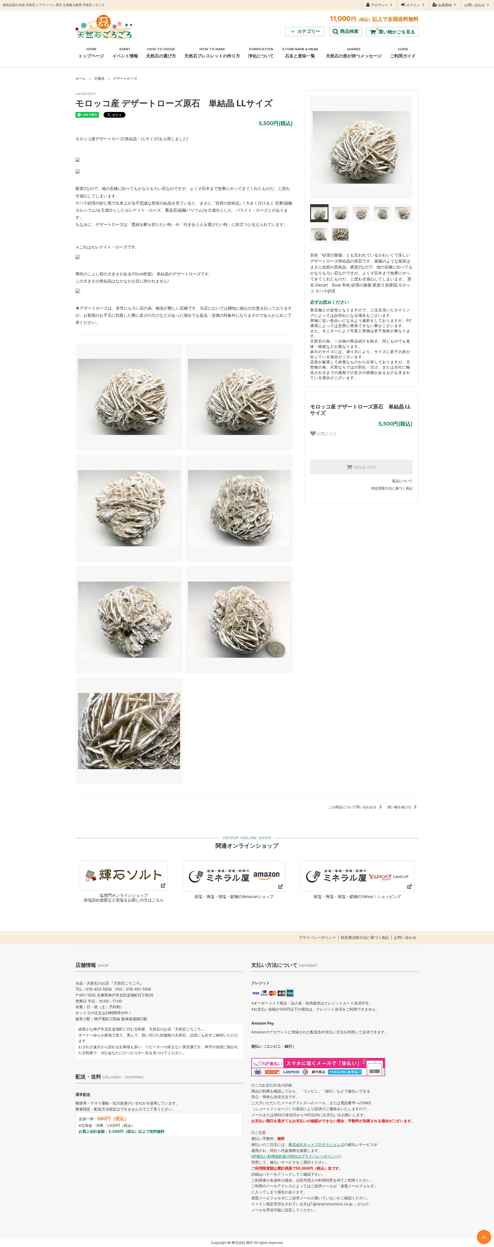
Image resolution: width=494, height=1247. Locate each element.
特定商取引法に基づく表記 (392, 488)
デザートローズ (125, 78)
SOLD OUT (364, 467)
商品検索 (349, 31)
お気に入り (326, 433)
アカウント (379, 5)
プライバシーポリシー (317, 937)
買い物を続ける (399, 807)
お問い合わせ (475, 5)
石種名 (99, 78)
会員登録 (445, 5)
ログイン (413, 5)
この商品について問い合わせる (352, 807)
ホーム (80, 78)
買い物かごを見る (395, 31)
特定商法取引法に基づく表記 (365, 937)
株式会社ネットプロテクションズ (316, 1144)
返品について (402, 481)
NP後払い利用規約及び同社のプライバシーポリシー (294, 1156)
